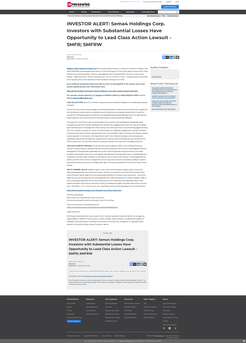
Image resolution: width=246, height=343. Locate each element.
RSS (164, 15)
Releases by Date (111, 321)
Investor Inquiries (169, 314)
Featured (108, 307)
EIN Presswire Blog (169, 307)
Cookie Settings (119, 336)
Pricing (152, 1)
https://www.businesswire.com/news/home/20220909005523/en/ (92, 207)
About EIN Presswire (170, 303)
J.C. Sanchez (97, 95)
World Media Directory (154, 15)
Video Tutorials (149, 310)
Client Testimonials (150, 314)
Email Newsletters (173, 15)
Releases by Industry (112, 310)
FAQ (145, 303)
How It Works (71, 303)
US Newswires (91, 310)
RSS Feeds (128, 310)
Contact (168, 1)
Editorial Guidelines (150, 307)
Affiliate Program (130, 307)
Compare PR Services (74, 317)
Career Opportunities (170, 317)
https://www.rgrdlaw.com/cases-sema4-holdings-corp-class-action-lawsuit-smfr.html (102, 91)
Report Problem (149, 317)
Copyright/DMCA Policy (91, 336)
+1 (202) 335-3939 (134, 1)
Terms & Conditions (73, 336)
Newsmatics (159, 336)
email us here (156, 77)
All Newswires (90, 303)
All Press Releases (111, 303)
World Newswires (92, 307)
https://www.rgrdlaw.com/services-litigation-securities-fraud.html (94, 190)
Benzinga (70, 57)
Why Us (69, 307)
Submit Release (170, 7)
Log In (177, 1)
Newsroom (166, 310)
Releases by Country (112, 314)
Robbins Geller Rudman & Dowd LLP (82, 68)
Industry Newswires (92, 314)
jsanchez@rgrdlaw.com (82, 98)
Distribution (71, 314)
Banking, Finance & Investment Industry (99, 276)
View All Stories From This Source (163, 109)
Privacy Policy (106, 336)
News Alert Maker (130, 317)
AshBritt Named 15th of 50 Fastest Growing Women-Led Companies (164, 97)
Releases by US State (112, 317)
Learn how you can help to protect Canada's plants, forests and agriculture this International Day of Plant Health (164, 103)
